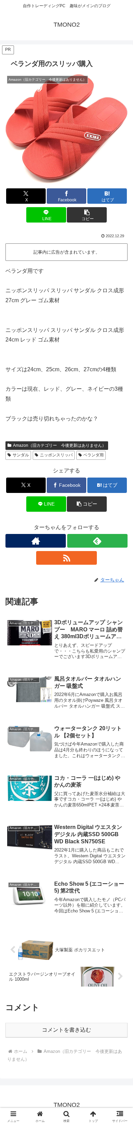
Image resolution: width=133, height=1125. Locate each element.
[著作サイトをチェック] (35, 541)
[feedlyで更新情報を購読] (97, 541)
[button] (86, 215)
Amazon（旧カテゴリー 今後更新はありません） (59, 445)
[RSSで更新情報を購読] (66, 558)
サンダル (21, 455)
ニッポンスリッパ (56, 455)
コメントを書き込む (66, 1030)
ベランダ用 (93, 455)
